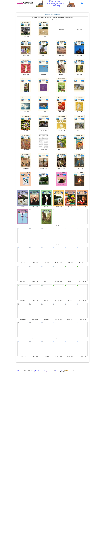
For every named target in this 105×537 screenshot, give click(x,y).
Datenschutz (57, 370)
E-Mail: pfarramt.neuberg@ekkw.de (41, 370)
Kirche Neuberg (20, 370)
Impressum (52, 370)
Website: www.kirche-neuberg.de (40, 371)
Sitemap (62, 370)
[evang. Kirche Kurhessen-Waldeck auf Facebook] (75, 370)
